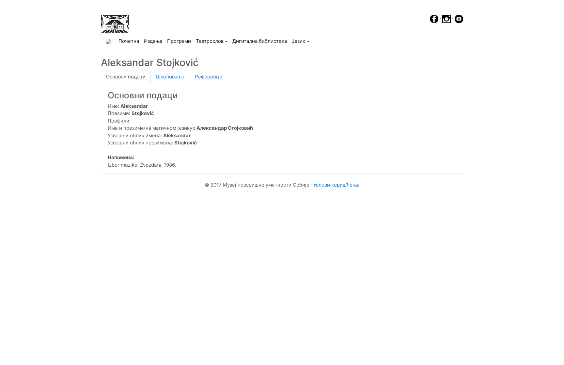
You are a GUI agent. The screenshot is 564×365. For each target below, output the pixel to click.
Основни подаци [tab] (126, 77)
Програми (179, 41)
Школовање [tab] (170, 77)
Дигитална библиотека (259, 41)
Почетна (129, 41)
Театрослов (210, 41)
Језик (298, 41)
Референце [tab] (208, 77)
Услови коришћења (336, 185)
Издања (153, 41)
